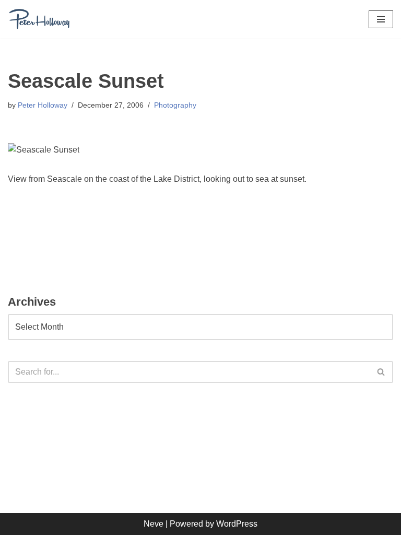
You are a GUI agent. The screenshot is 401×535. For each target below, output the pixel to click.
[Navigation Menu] (381, 19)
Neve (153, 523)
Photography (175, 105)
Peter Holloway (42, 105)
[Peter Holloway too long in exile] (39, 19)
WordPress (236, 523)
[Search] (381, 372)
